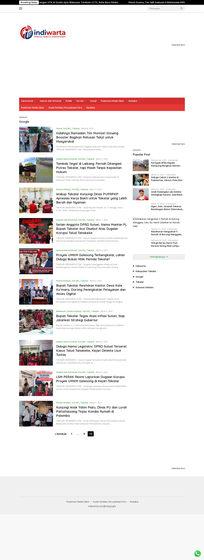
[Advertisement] (102, 73)
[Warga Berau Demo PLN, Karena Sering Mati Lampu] (141, 245)
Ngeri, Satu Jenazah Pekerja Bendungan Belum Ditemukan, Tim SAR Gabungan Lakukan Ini (167, 208)
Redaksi (133, 101)
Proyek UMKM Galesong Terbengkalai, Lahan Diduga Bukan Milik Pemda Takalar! (90, 257)
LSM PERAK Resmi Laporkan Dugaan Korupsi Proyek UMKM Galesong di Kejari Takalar (90, 379)
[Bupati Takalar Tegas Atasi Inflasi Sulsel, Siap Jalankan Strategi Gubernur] (36, 322)
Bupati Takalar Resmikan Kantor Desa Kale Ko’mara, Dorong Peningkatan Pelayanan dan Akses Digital (91, 289)
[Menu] (21, 8)
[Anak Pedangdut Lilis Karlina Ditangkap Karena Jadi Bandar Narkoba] (141, 194)
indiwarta (141, 266)
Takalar (76, 128)
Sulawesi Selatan (144, 287)
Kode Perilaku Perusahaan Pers (65, 107)
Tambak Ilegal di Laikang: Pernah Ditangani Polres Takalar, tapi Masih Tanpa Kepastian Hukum (89, 168)
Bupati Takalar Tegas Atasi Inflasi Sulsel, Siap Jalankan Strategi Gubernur (90, 318)
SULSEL (67, 128)
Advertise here (178, 45)
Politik (69, 101)
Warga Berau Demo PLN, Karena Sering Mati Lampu (165, 244)
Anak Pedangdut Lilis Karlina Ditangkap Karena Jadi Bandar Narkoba (168, 193)
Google (139, 276)
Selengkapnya (158, 256)
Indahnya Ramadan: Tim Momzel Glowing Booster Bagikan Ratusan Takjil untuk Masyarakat (87, 137)
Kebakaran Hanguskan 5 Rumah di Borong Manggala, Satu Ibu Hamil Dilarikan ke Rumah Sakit (166, 233)
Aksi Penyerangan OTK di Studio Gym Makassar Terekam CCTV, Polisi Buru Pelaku (54, 2)
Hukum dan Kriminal (50, 101)
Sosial (93, 101)
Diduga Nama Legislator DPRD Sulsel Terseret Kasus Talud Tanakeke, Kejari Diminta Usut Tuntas (91, 350)
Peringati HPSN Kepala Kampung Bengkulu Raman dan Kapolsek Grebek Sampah (167, 164)
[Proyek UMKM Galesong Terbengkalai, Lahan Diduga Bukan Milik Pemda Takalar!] (36, 261)
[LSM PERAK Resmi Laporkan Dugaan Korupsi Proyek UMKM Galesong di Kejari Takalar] (36, 383)
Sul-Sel (79, 101)
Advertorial (27, 101)
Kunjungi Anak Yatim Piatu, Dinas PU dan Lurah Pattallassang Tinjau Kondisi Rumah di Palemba (91, 411)
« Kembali (60, 434)
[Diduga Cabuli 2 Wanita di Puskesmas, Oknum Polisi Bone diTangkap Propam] (141, 180)
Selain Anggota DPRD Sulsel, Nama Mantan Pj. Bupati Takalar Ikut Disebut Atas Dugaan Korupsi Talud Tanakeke (91, 229)
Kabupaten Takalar (146, 271)
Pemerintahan (63, 189)
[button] (181, 8)
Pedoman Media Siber (112, 101)
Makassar (61, 311)
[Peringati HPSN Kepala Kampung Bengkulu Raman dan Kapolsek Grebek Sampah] (141, 165)
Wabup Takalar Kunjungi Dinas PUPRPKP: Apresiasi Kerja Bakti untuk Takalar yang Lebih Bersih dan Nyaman (91, 198)
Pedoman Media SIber (32, 107)
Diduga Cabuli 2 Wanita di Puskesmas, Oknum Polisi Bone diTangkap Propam (167, 179)
